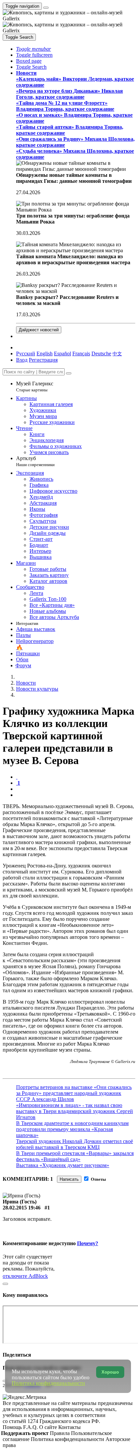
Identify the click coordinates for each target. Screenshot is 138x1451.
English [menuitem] (45, 353)
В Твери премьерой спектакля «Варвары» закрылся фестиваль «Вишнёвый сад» (75, 1156)
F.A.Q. (31, 1427)
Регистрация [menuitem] (43, 360)
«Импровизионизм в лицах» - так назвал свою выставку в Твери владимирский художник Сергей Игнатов (74, 1111)
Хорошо (110, 1372)
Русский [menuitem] (25, 353)
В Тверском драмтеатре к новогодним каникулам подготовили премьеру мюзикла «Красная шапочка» (72, 1129)
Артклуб (35, 461)
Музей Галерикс (34, 386)
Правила (60, 1433)
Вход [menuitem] (21, 360)
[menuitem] (117, 353)
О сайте (48, 1427)
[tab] (16, 777)
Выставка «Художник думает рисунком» (62, 1165)
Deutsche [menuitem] (101, 353)
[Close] (68, 373)
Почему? (87, 1243)
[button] (33, 49)
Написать (69, 1179)
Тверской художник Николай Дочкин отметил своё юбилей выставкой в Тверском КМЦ (74, 1144)
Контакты (69, 1427)
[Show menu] (46, 8)
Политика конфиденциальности (68, 1439)
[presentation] (75, 789)
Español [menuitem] (62, 353)
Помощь (13, 1427)
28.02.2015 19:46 (22, 1207)
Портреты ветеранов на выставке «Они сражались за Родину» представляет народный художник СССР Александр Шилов (74, 1093)
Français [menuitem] (81, 353)
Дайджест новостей (39, 329)
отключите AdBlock (25, 1276)
